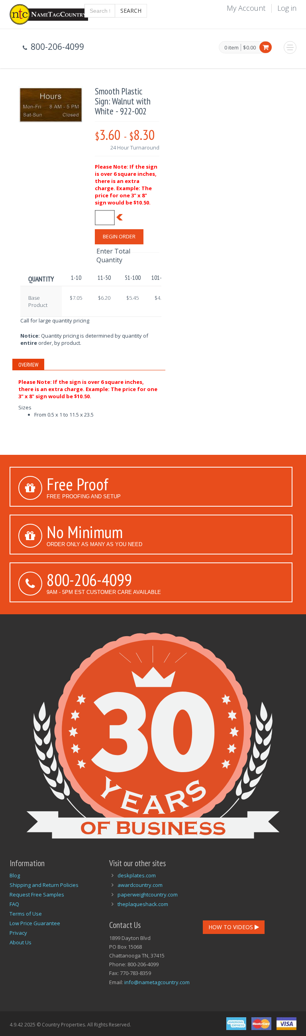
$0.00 (249, 47)
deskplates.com (137, 875)
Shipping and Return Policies (44, 885)
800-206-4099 (89, 579)
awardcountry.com (140, 885)
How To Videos (231, 927)
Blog (15, 875)
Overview (28, 364)
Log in (286, 8)
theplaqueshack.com (143, 904)
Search (130, 10)
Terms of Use (26, 913)
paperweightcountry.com (148, 894)
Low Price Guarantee (35, 923)
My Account (246, 8)
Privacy (18, 932)
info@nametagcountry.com (157, 982)
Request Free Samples (37, 894)
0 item (231, 48)
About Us (20, 942)
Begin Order (119, 236)
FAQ (14, 904)
